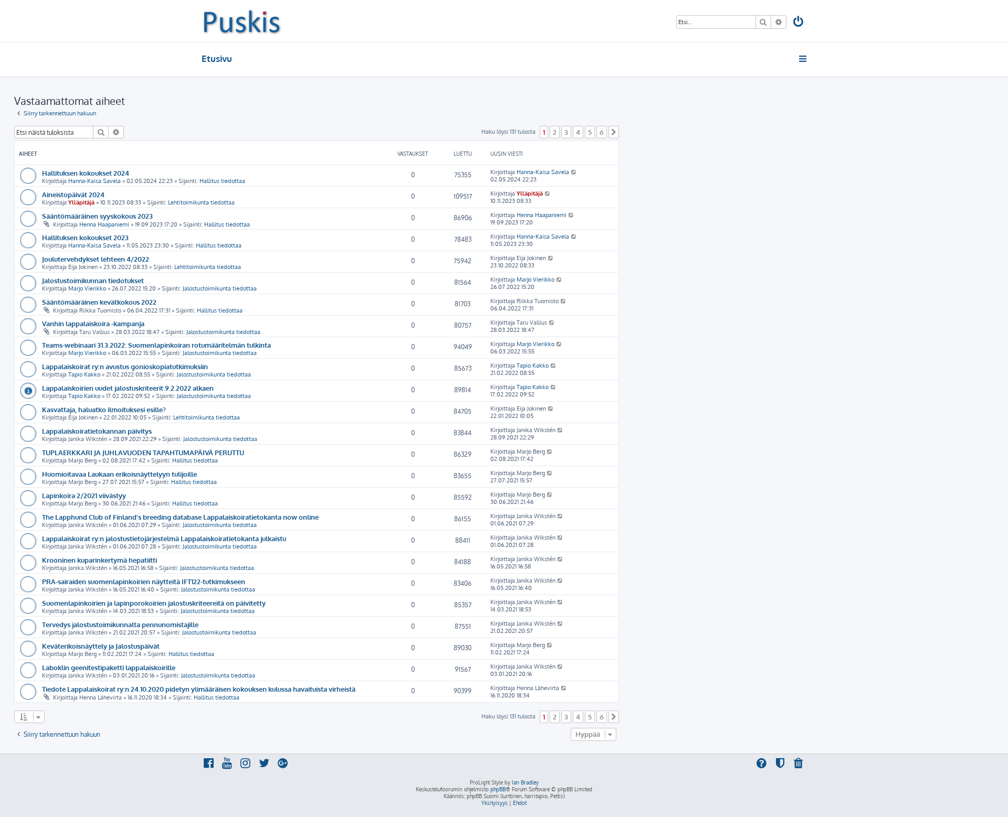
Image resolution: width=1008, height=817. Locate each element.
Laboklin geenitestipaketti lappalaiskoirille (108, 667)
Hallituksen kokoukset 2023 (85, 237)
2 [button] (554, 132)
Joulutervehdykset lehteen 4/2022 (95, 258)
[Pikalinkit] (803, 58)
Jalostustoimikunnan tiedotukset (93, 280)
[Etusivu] (242, 21)
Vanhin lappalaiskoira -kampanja (93, 323)
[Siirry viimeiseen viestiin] (574, 172)
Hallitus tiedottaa (222, 181)
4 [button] (578, 132)
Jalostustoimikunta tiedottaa (220, 288)
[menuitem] (799, 23)
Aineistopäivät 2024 (73, 194)
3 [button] (566, 132)
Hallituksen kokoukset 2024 (85, 172)
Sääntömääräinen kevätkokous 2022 (99, 301)
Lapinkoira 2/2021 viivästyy (84, 495)
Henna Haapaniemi (104, 224)
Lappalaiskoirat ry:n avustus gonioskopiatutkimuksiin (125, 366)
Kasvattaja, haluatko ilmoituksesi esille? (104, 409)
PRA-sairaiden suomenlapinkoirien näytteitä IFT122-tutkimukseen (143, 581)
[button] (613, 132)
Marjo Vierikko (87, 288)
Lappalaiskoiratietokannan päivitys (97, 430)
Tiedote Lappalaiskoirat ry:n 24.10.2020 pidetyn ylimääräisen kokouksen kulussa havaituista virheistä (198, 688)
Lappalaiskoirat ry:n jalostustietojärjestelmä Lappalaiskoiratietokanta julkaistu (164, 538)
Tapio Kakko (84, 374)
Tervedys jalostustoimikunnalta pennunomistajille (120, 624)
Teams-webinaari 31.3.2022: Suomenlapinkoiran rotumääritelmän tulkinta (156, 344)
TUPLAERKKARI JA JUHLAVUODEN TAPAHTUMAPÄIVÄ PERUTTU (143, 452)
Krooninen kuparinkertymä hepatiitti (99, 559)
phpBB (498, 789)
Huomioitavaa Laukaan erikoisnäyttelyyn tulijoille (119, 473)
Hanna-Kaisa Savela (94, 181)
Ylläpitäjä (81, 202)
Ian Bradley (525, 782)
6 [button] (602, 132)
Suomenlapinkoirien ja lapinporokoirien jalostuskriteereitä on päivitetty (154, 602)
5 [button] (590, 132)
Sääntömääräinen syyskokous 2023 (97, 215)
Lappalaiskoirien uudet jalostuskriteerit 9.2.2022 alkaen (128, 387)
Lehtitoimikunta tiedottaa (201, 202)
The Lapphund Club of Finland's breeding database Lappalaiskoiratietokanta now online (180, 516)
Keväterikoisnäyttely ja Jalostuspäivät (101, 645)
